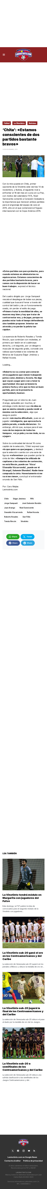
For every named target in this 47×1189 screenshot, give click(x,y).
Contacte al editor (12, 1161)
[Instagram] (24, 1150)
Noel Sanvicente (27, 508)
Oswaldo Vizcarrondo (13, 512)
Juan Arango (9, 508)
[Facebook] (18, 1150)
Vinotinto (24, 521)
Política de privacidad (33, 1161)
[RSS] (34, 1150)
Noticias (32, 123)
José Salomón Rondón (31, 503)
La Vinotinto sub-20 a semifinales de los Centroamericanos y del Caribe (23, 1066)
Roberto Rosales (11, 517)
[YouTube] (29, 1150)
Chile (6, 499)
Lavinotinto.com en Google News (22, 1157)
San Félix (26, 517)
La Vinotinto (19, 123)
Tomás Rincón (10, 521)
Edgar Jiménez (19, 499)
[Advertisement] (23, 23)
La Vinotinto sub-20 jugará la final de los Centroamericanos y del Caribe (23, 1011)
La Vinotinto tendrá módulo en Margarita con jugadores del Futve (22, 898)
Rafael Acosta (33, 512)
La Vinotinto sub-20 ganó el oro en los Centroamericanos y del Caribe (23, 956)
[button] (4, 54)
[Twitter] (13, 1150)
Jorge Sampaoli (11, 503)
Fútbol (7, 123)
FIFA (32, 499)
